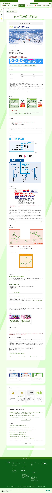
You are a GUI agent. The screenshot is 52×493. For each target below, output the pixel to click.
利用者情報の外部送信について (27, 486)
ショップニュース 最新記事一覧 (25, 475)
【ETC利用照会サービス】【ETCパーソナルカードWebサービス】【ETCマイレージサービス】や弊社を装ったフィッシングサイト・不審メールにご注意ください (26, 440)
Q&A (10, 356)
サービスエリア (23, 470)
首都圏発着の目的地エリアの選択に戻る (30, 65)
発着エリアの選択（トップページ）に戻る (16, 65)
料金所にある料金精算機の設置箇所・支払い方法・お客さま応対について (20, 436)
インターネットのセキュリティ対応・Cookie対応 (38, 486)
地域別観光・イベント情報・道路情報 (35, 464)
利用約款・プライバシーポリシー (35, 356)
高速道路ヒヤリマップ (34, 478)
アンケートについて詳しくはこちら (37, 300)
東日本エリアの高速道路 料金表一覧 (16, 464)
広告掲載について (13, 486)
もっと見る (25, 419)
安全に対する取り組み (34, 477)
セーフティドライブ (33, 472)
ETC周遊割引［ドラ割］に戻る (12, 11)
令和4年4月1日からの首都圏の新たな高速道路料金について (18, 425)
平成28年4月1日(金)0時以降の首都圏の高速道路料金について (18, 434)
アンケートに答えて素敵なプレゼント (23, 356)
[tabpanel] (26, 37)
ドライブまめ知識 (33, 479)
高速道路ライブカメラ (14, 471)
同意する (48, 490)
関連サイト (8, 486)
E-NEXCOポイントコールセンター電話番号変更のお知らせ (18, 432)
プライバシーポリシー (7, 490)
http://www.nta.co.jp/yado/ (13, 288)
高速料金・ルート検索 (22, 113)
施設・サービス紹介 (24, 474)
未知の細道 (32, 465)
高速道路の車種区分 (14, 465)
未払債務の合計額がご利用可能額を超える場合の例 (17, 353)
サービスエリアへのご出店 (19, 486)
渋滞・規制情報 (14, 470)
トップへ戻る (25, 458)
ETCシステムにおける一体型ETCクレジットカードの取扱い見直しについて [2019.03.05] (22, 438)
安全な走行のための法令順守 (34, 480)
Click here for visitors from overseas (5, 491)
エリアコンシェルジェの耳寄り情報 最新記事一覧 (25, 477)
